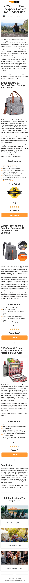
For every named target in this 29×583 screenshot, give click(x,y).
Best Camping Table (14, 545)
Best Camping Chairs (14, 523)
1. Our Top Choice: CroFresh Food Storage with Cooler (13, 85)
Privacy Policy (11, 578)
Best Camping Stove (14, 568)
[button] (14, 215)
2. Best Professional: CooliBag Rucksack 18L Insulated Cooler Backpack (13, 229)
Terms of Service (17, 578)
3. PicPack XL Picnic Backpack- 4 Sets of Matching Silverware (11, 350)
